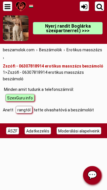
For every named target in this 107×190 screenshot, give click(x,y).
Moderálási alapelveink (79, 131)
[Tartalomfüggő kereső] (99, 6)
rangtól (24, 110)
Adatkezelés (37, 131)
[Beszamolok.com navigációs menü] (7, 6)
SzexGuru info (20, 98)
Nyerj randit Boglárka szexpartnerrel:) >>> (68, 28)
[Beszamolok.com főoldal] (20, 6)
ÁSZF (12, 131)
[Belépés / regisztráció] (84, 6)
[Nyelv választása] (31, 6)
